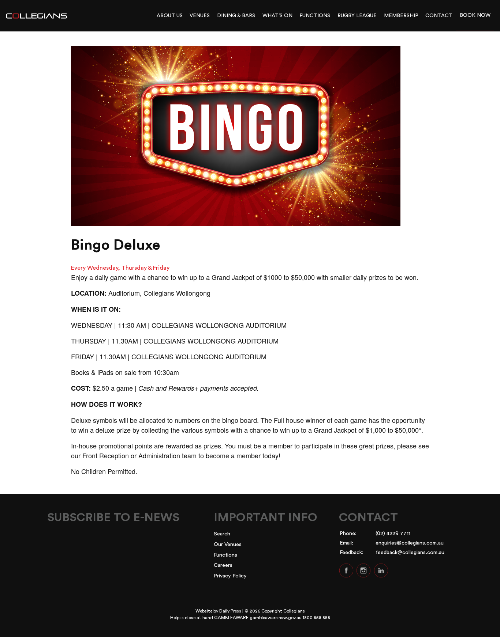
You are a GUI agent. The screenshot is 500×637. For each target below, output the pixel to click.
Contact (438, 15)
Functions (314, 15)
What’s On (277, 15)
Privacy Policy (230, 576)
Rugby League (357, 15)
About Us (170, 15)
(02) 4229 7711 (393, 533)
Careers (223, 565)
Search (222, 533)
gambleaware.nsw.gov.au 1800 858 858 (290, 617)
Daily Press (230, 611)
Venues (200, 15)
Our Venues (228, 544)
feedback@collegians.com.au (410, 552)
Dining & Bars (236, 15)
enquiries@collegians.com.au (410, 543)
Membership (401, 15)
